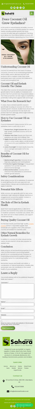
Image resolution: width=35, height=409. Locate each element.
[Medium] (24, 8)
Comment (5, 282)
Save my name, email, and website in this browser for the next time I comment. (17, 323)
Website (3, 315)
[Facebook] (11, 8)
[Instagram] (17, 8)
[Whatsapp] (20, 8)
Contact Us (17, 376)
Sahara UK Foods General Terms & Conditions (17, 402)
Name (3, 301)
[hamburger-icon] (32, 13)
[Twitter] (14, 8)
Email (3, 308)
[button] (24, 405)
